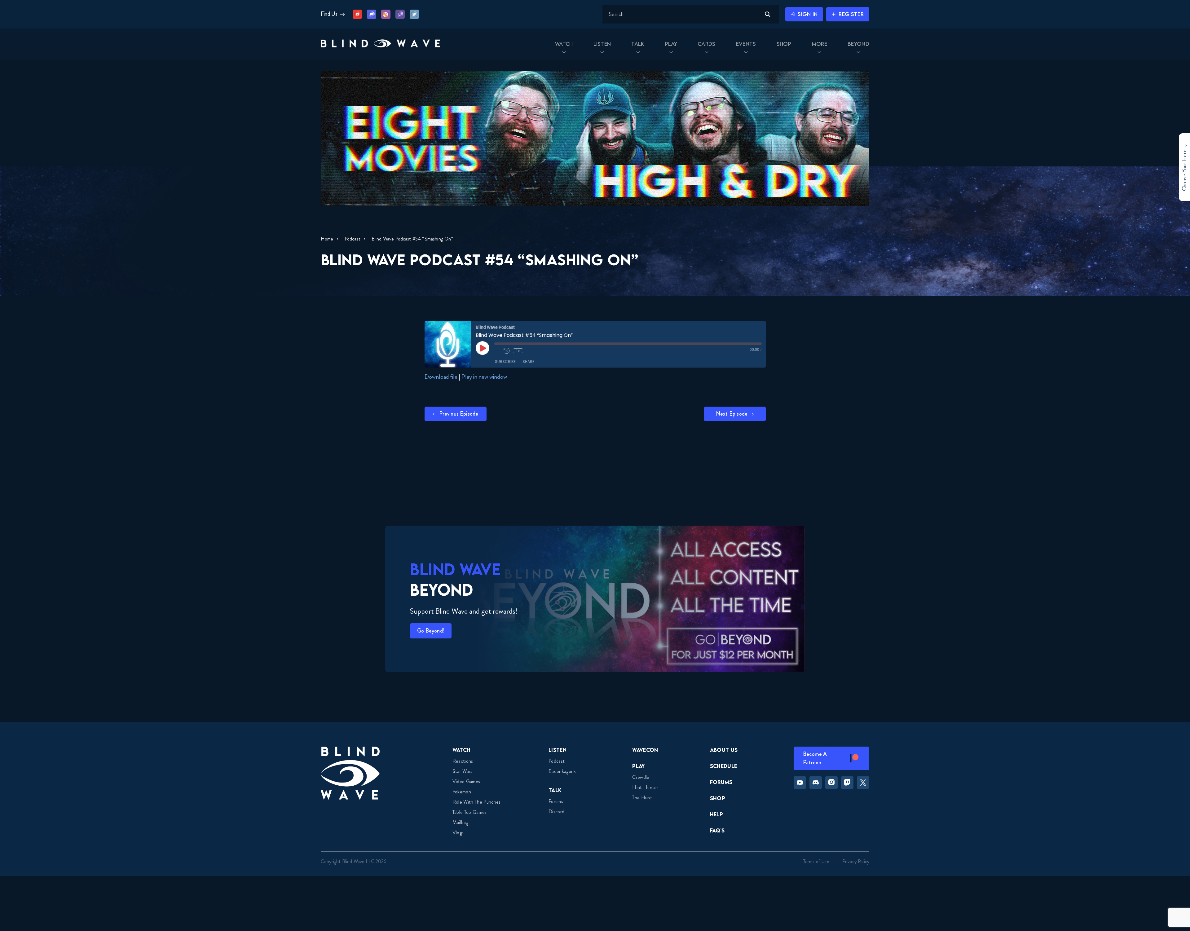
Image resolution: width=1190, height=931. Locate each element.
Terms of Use (816, 861)
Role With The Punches (476, 801)
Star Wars (462, 771)
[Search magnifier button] (767, 14)
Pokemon (461, 791)
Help (716, 814)
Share (528, 361)
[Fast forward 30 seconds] (529, 351)
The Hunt (642, 797)
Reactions (462, 761)
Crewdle (640, 777)
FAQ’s (717, 830)
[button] (380, 44)
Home (327, 238)
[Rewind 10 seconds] (507, 351)
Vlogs (458, 832)
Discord (556, 811)
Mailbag (460, 822)
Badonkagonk (562, 771)
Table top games (469, 812)
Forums (556, 801)
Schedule (723, 766)
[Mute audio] (497, 351)
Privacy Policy (855, 861)
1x (518, 350)
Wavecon (645, 750)
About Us (724, 750)
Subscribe (505, 361)
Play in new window (484, 376)
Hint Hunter (645, 787)
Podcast (352, 238)
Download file (441, 376)
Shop (717, 798)
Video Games (466, 781)
